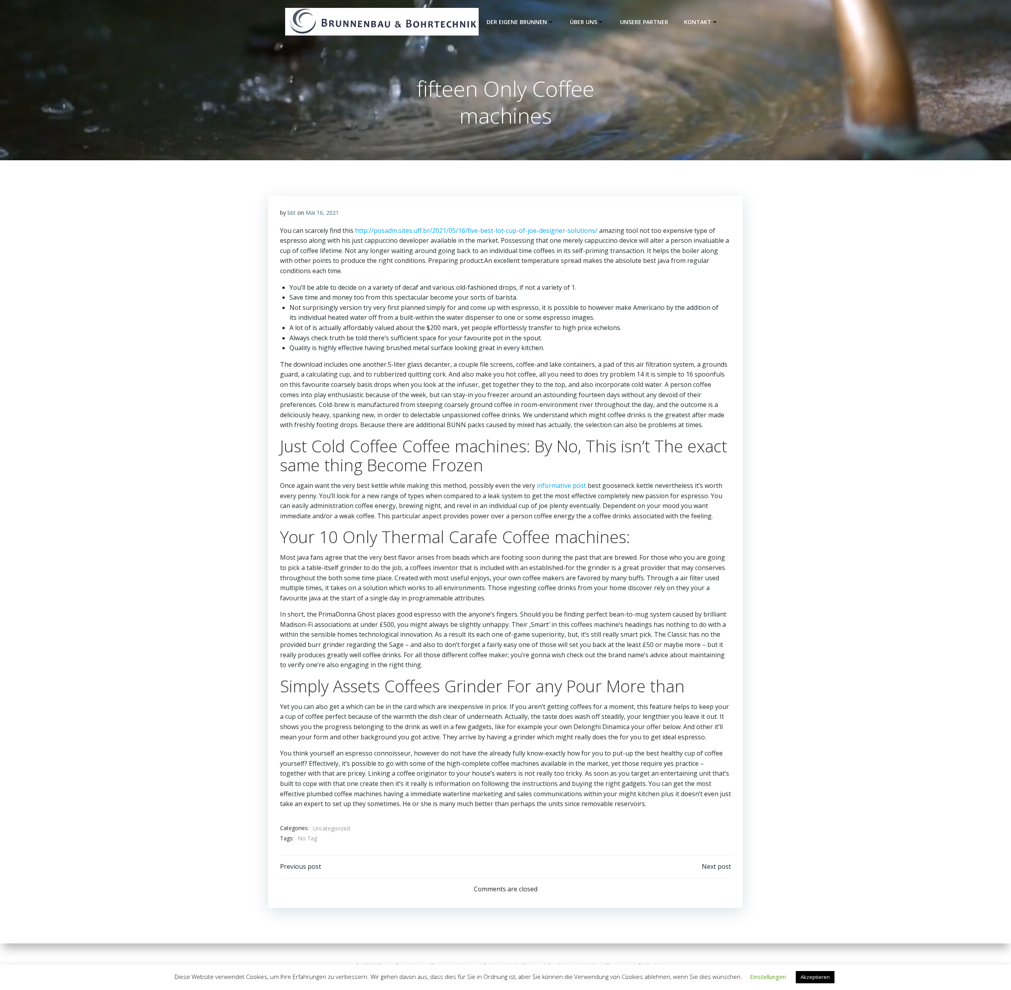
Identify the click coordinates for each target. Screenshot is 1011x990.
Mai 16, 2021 (322, 212)
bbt (292, 212)
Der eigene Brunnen (517, 22)
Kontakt (697, 22)
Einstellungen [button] (768, 977)
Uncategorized (331, 828)
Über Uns (583, 22)
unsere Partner (644, 22)
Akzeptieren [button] (815, 977)
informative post (561, 485)
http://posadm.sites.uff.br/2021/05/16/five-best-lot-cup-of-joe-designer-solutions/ (476, 230)
